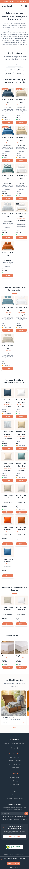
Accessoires (14, 768)
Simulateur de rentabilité (14, 798)
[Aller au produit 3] (15, 727)
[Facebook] (17, 748)
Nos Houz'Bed (14, 757)
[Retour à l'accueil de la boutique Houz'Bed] (6, 6)
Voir (9, 122)
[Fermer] (27, 858)
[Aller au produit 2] (14, 727)
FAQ (14, 791)
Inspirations (11, 69)
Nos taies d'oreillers (14, 761)
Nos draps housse (14, 764)
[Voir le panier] (21, 6)
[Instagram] (11, 748)
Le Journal (14, 788)
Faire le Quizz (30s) (13, 863)
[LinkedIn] (14, 748)
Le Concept (14, 781)
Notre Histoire (14, 777)
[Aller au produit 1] (13, 727)
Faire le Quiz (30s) (14, 836)
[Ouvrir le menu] (26, 6)
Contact (14, 795)
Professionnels (14, 784)
